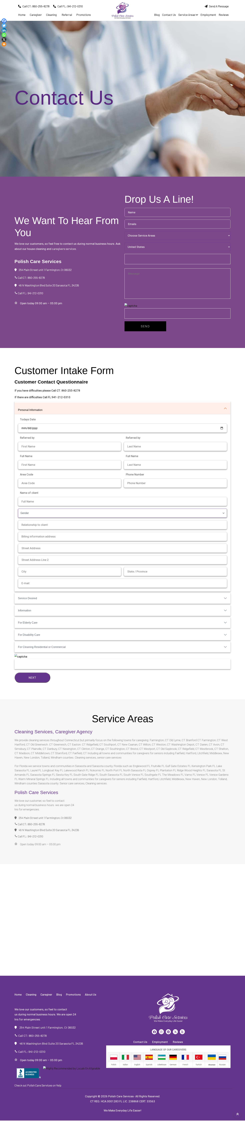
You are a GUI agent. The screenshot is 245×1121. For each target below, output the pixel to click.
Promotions (83, 14)
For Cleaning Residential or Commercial (42, 647)
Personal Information (30, 410)
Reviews (224, 14)
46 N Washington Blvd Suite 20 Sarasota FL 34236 (48, 285)
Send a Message (218, 6)
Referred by (27, 437)
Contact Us (169, 14)
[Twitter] (4, 25)
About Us (90, 994)
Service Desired (27, 598)
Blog (157, 14)
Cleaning (51, 14)
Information (24, 610)
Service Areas (187, 14)
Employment (208, 14)
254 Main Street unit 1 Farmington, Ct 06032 (44, 269)
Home (18, 994)
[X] (4, 39)
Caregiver (36, 14)
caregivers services (64, 248)
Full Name (26, 456)
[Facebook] (4, 21)
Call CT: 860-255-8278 (35, 6)
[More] (4, 44)
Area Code (26, 474)
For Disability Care (29, 634)
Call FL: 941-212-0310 (69, 6)
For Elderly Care (28, 622)
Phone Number (135, 474)
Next (32, 677)
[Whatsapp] (4, 35)
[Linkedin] (4, 30)
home (22, 14)
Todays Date (28, 419)
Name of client (29, 492)
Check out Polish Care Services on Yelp (37, 1085)
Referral (67, 14)
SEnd (145, 326)
